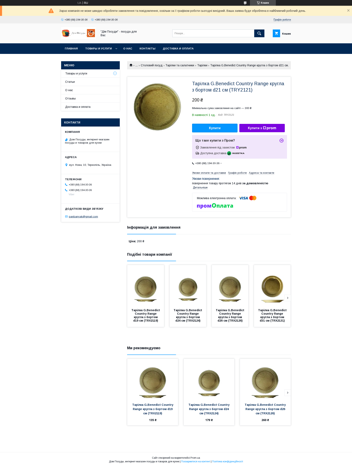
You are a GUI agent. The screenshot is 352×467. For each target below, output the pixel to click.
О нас (127, 48)
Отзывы (70, 98)
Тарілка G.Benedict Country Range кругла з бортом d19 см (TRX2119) (146, 315)
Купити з (255, 128)
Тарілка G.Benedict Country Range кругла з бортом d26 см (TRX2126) (230, 315)
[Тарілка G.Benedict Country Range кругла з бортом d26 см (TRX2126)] (230, 285)
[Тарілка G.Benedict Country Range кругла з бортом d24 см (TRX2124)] (188, 285)
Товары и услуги (98, 48)
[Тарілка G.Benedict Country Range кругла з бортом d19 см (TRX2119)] (145, 285)
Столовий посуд (152, 65)
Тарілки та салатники (179, 65)
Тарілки (202, 65)
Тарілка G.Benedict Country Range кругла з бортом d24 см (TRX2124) (188, 315)
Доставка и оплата (178, 48)
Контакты (147, 48)
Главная (71, 48)
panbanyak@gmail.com (83, 216)
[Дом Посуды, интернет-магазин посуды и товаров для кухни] (78, 38)
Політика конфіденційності (227, 461)
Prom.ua (195, 457)
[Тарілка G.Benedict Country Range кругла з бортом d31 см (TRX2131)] (272, 285)
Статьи (70, 81)
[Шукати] (259, 33)
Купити (215, 128)
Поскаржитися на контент (195, 461)
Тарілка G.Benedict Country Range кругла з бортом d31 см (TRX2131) (272, 315)
